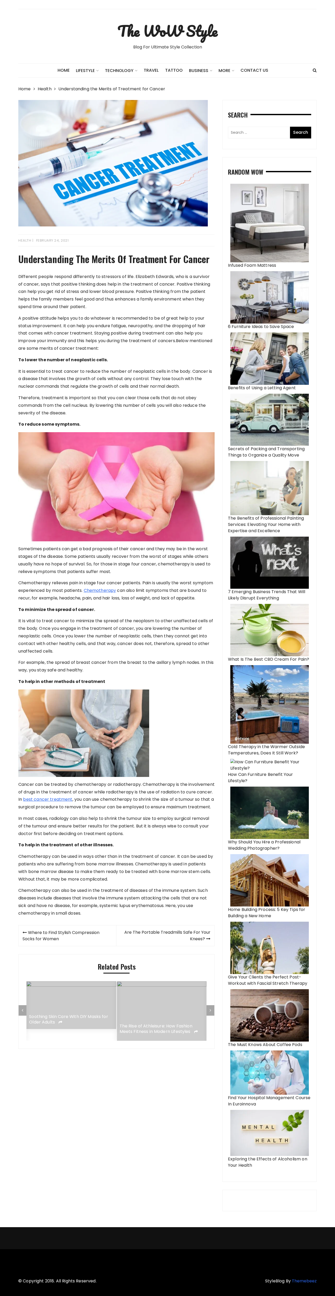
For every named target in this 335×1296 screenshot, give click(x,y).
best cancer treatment (47, 799)
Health (24, 240)
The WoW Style (167, 31)
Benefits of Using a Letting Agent (262, 388)
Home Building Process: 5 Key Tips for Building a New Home (266, 912)
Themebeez (304, 1281)
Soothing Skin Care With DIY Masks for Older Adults (68, 1019)
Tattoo (174, 70)
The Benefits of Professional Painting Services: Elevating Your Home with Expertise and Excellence (266, 524)
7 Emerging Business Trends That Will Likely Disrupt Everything (266, 595)
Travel (151, 70)
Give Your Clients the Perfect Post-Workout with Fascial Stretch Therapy (267, 980)
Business (198, 71)
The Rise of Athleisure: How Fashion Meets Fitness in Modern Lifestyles (156, 1029)
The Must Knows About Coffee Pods (265, 1045)
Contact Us (254, 70)
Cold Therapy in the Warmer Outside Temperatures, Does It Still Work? (266, 750)
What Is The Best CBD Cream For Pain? (268, 659)
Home (64, 70)
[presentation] (22, 1010)
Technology (119, 71)
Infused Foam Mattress (252, 265)
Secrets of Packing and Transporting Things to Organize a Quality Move (266, 452)
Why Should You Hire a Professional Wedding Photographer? (264, 845)
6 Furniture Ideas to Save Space (261, 327)
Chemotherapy (100, 590)
